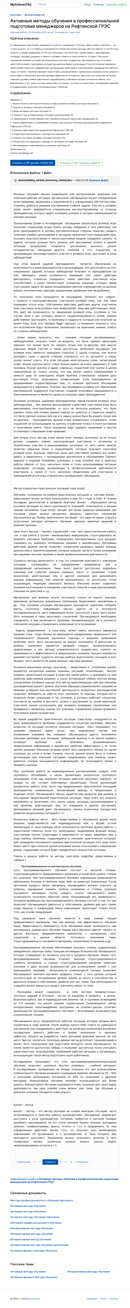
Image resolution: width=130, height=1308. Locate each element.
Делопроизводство (35, 15)
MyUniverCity (33, 1299)
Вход (87, 4)
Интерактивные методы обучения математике (39, 1244)
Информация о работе (64, 1180)
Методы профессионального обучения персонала (41, 1200)
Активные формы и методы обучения (33, 1250)
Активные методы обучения (28, 1205)
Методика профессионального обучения (36, 1222)
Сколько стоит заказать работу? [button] (80, 162)
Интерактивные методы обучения (31, 1228)
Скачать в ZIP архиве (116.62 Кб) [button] (32, 162)
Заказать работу (116, 4)
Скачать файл (99, 180)
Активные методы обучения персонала (35, 1217)
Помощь (98, 4)
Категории (15, 15)
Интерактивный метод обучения (30, 1239)
